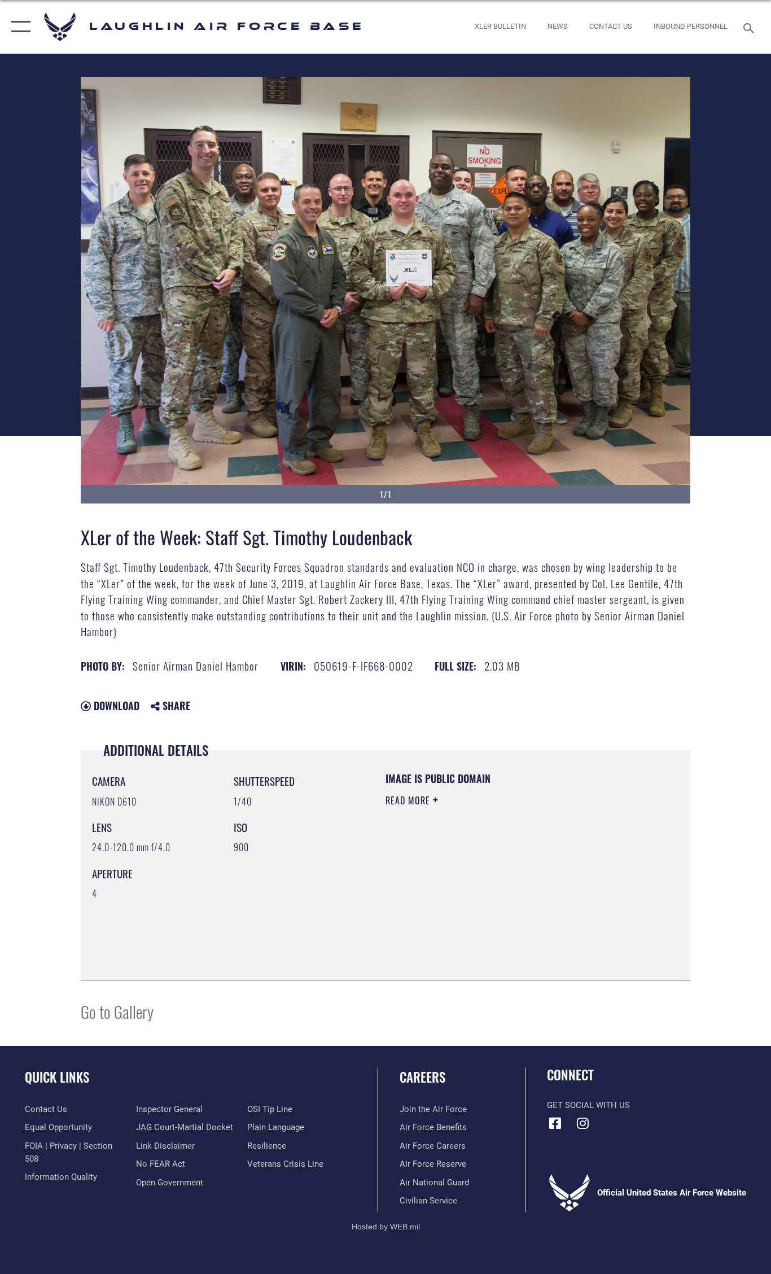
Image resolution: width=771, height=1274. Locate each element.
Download (115, 705)
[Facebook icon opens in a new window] (555, 1123)
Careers (422, 1077)
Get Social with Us (588, 1105)
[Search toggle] (750, 27)
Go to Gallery (117, 1011)
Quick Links (57, 1077)
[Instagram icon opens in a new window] (583, 1123)
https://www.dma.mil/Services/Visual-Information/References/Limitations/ (518, 888)
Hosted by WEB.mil (386, 1226)
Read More (409, 800)
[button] (18, 27)
